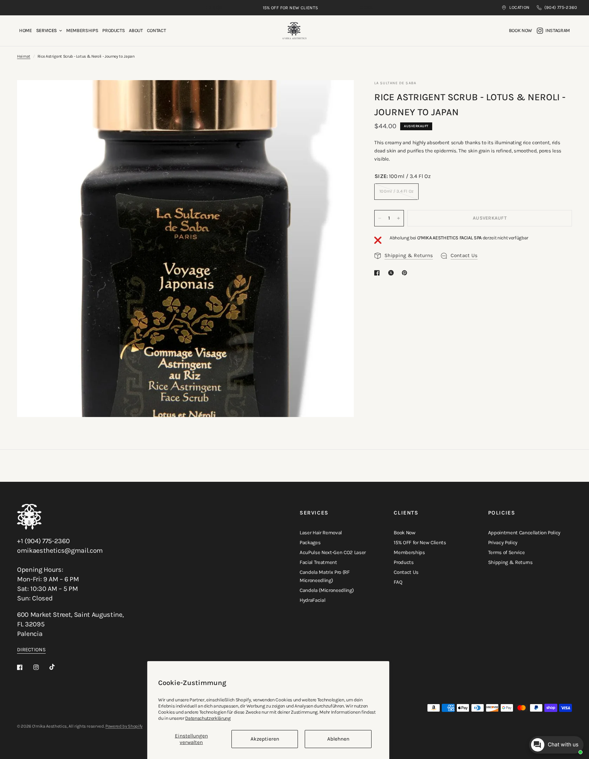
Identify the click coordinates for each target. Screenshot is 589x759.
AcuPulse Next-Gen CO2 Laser (333, 552)
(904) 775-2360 (560, 7)
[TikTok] (56, 666)
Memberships (82, 30)
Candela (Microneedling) (326, 590)
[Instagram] (40, 667)
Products (113, 30)
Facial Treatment (318, 562)
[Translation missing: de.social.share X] (392, 273)
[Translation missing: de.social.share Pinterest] (406, 273)
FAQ (398, 582)
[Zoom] (339, 94)
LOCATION (519, 7)
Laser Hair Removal (321, 533)
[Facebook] (24, 667)
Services (46, 30)
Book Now (404, 533)
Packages (310, 542)
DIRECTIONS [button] (31, 650)
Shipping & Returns (510, 562)
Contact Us (406, 572)
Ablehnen (338, 739)
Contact (156, 30)
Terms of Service (506, 552)
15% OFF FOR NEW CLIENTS (290, 7)
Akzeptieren (265, 739)
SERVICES (314, 512)
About (135, 30)
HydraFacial (312, 600)
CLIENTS (406, 512)
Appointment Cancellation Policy (524, 533)
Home (25, 30)
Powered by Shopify (123, 726)
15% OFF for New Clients (420, 542)
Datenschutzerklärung (207, 718)
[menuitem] (25, 31)
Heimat (23, 56)
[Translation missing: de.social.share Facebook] (378, 273)
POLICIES (501, 512)
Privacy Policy (502, 542)
